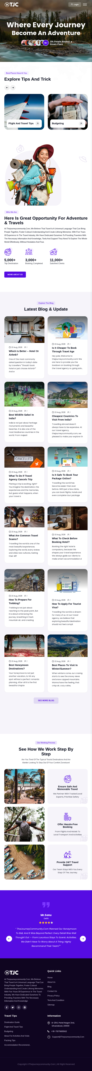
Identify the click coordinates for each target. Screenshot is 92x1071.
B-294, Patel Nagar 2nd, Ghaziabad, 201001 (63, 1024)
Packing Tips (9, 1040)
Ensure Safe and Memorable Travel (67, 787)
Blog (49, 987)
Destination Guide (12, 1022)
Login (76, 4)
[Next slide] (13, 87)
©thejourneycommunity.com (41, 1064)
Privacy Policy (53, 996)
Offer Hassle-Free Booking (68, 825)
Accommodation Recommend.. (17, 1045)
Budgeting (14, 123)
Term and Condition (55, 1000)
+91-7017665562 (59, 1031)
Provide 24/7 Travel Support (67, 863)
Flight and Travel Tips (13, 1027)
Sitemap (51, 1005)
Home (50, 978)
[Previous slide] (7, 87)
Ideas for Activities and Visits (16, 1036)
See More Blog (46, 700)
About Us (51, 982)
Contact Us (52, 991)
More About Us (15, 274)
